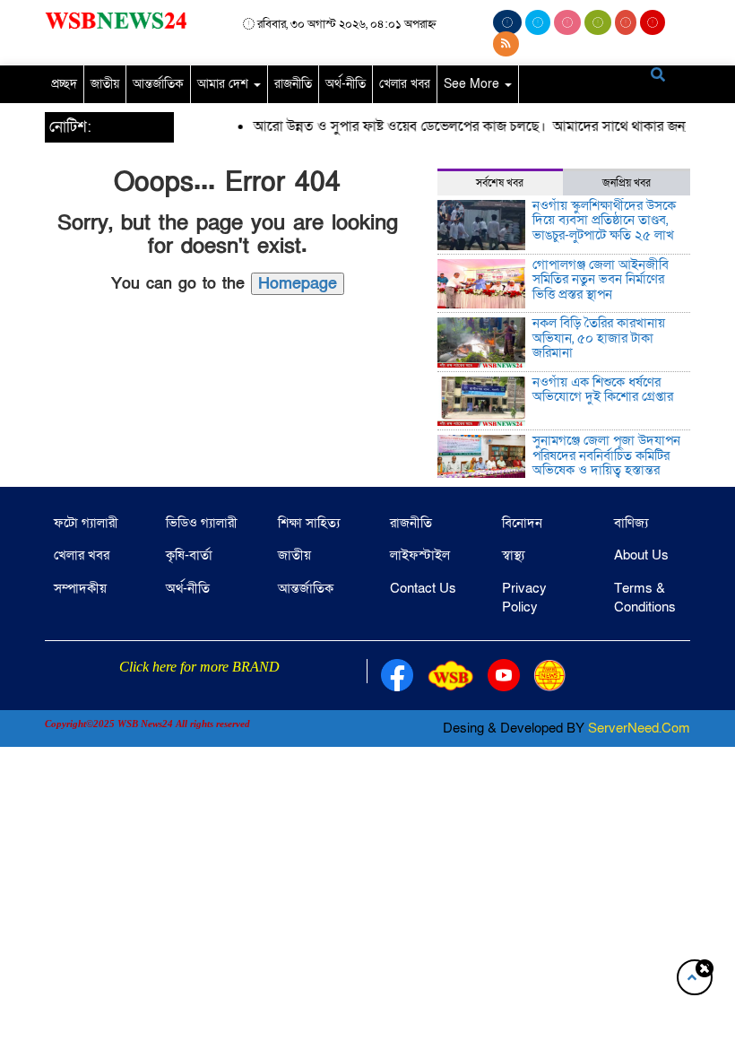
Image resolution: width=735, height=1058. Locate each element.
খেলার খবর (404, 83)
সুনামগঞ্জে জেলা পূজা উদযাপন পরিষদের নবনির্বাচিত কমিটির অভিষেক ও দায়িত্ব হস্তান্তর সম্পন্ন (606, 462)
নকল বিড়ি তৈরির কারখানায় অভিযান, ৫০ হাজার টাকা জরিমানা (598, 337)
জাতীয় (105, 83)
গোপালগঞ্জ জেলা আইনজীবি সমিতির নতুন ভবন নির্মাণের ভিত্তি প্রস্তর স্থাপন (600, 279)
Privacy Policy (524, 597)
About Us (641, 555)
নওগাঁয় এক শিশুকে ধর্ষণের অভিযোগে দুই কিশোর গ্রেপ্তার (602, 389)
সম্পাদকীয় (80, 588)
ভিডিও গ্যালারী (202, 523)
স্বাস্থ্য (513, 555)
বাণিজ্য (631, 523)
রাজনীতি (293, 83)
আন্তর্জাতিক (158, 83)
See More (473, 83)
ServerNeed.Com (639, 728)
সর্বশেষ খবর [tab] (499, 183)
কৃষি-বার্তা (189, 555)
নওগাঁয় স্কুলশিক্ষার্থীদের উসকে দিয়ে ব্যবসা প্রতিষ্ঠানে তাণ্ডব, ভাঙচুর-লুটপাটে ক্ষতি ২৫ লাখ (604, 220)
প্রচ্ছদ (64, 83)
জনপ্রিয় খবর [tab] (626, 183)
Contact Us (423, 588)
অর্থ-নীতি (345, 83)
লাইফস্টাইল (420, 555)
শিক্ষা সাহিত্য (309, 523)
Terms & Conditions (645, 597)
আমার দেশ (224, 83)
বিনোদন (522, 523)
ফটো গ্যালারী (86, 523)
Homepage (297, 283)
